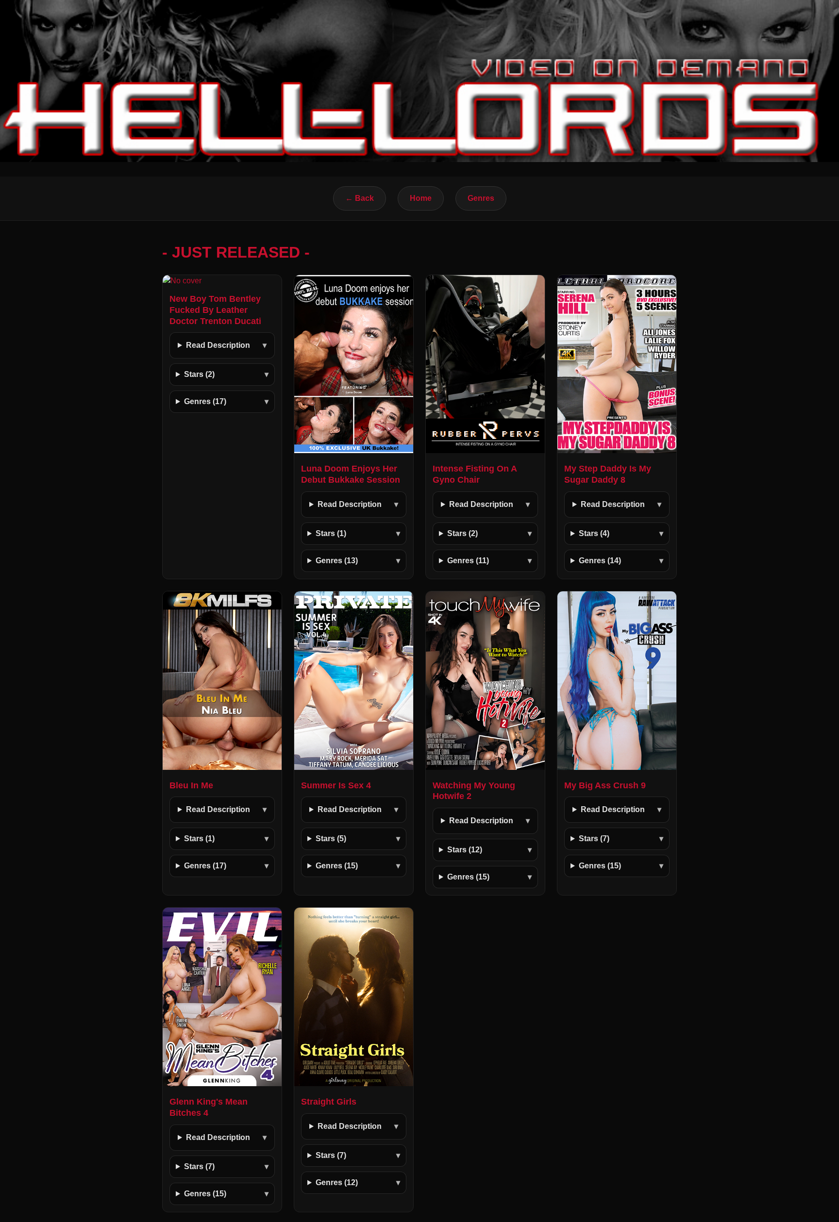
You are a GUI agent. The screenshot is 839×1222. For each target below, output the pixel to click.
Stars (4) (594, 533)
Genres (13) (337, 560)
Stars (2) (199, 374)
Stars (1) (331, 533)
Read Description (218, 345)
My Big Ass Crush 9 (605, 785)
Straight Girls (328, 1102)
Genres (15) (337, 866)
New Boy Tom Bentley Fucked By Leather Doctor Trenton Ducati (215, 310)
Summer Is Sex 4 (336, 785)
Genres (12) (337, 1182)
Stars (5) (331, 838)
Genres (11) (468, 560)
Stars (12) (464, 850)
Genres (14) (600, 560)
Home (421, 198)
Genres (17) (205, 401)
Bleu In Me (191, 785)
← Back (359, 198)
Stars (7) (594, 838)
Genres (481, 198)
